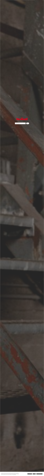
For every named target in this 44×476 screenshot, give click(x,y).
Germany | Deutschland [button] (18, 123)
